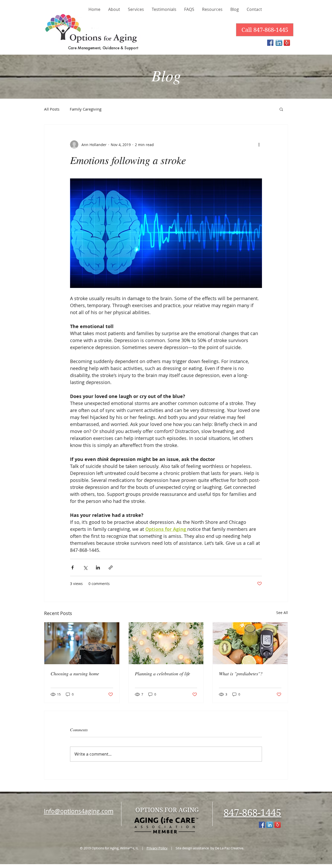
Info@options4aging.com (78, 811)
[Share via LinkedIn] (97, 567)
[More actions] (259, 144)
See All (282, 612)
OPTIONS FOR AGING (167, 810)
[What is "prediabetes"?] (250, 643)
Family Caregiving (85, 109)
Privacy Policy (157, 848)
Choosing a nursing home (75, 673)
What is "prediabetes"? (240, 673)
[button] (281, 109)
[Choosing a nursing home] (81, 643)
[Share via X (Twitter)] (85, 567)
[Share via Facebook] (72, 567)
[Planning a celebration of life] (166, 643)
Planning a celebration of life (162, 673)
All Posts (51, 109)
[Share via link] (110, 567)
